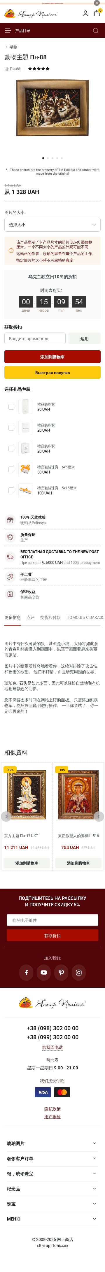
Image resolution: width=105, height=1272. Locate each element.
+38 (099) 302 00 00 (52, 1037)
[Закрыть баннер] (97, 3)
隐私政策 (52, 1109)
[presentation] (6, 816)
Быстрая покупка (52, 372)
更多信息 (12, 617)
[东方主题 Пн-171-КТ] (26, 794)
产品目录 (22, 30)
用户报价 (52, 1116)
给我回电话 (52, 1047)
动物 (14, 46)
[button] (43, 158)
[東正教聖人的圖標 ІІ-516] (78, 794)
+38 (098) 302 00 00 (52, 1028)
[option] (12, 619)
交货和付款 (50, 617)
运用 (84, 338)
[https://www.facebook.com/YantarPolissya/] (26, 972)
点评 (31, 617)
